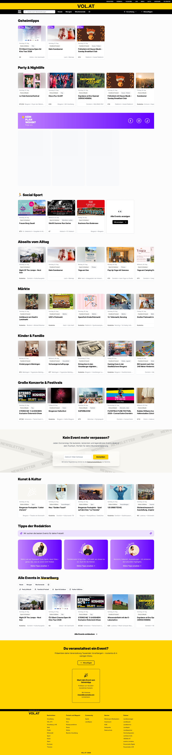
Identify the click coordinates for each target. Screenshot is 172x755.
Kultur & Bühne (77, 589)
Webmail (119, 1)
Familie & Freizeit (43, 589)
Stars (48, 741)
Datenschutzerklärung (94, 462)
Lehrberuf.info (127, 736)
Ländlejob (126, 727)
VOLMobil (129, 1)
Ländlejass (88, 722)
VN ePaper (167, 1)
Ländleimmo (127, 724)
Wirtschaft (50, 733)
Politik (49, 730)
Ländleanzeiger (128, 719)
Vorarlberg (130, 12)
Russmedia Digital (129, 744)
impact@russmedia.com (86, 695)
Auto (149, 1)
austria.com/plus (128, 741)
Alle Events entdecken (84, 634)
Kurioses (49, 744)
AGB (105, 724)
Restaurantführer (71, 724)
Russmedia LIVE (128, 747)
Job (136, 1)
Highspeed (109, 1)
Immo (142, 1)
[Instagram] (139, 121)
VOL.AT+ (50, 722)
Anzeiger (157, 1)
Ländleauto (126, 722)
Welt (48, 727)
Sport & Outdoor (60, 589)
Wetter (68, 719)
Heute (60, 12)
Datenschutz (108, 730)
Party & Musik (26, 589)
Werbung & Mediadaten (111, 719)
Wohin (68, 730)
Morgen (69, 12)
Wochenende (80, 12)
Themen (49, 747)
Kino (67, 722)
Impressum (107, 722)
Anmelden (100, 457)
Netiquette (107, 727)
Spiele (87, 719)
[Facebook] (130, 121)
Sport (48, 736)
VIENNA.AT (127, 738)
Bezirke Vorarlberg (72, 733)
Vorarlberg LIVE (52, 724)
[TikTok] (147, 121)
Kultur (49, 738)
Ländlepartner (127, 730)
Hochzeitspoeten (128, 733)
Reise (68, 727)
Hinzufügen (147, 12)
